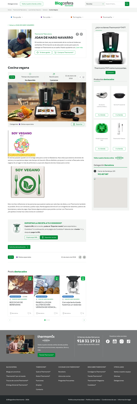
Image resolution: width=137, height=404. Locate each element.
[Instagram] (121, 341)
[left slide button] (10, 320)
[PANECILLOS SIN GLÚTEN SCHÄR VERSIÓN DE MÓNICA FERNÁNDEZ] (47, 287)
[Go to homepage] (64, 4)
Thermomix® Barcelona (20, 10)
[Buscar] (127, 4)
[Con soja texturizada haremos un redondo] (73, 287)
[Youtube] (114, 341)
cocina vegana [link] (53, 10)
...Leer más (79, 47)
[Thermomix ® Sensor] (119, 128)
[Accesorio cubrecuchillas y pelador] (101, 95)
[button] (95, 4)
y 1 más (25, 296)
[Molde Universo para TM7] (101, 128)
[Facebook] (108, 341)
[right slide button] (84, 320)
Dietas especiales (15, 296)
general (45, 10)
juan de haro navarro (34, 10)
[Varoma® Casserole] (119, 95)
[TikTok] (128, 341)
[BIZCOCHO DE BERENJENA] (20, 287)
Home (9, 10)
